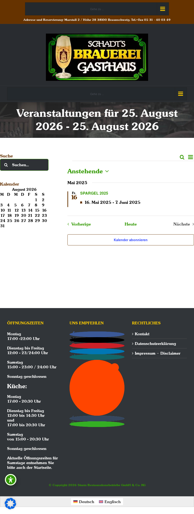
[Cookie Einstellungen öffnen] (10, 507)
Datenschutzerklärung (155, 343)
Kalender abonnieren (131, 239)
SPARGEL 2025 (94, 193)
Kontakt (142, 333)
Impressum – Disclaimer (158, 353)
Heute (131, 224)
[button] (97, 334)
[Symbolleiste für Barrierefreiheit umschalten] (10, 479)
